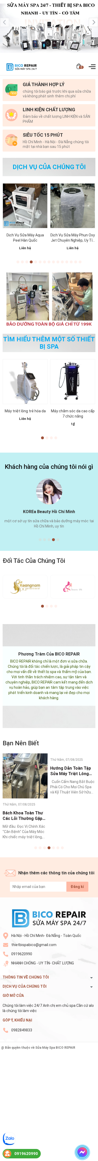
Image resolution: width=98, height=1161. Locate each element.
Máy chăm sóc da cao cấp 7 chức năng (73, 413)
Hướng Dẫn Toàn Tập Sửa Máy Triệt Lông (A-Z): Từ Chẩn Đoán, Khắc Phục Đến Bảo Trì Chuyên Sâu (72, 815)
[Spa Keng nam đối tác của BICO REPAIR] (25, 586)
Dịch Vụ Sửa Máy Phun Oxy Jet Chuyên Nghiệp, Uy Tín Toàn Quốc (72, 238)
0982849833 (21, 1030)
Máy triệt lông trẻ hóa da (25, 411)
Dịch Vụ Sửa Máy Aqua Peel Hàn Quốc (25, 237)
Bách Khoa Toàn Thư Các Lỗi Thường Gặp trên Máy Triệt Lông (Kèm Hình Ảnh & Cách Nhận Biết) (24, 815)
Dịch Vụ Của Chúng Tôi (49, 167)
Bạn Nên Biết (21, 743)
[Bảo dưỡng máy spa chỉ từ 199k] (49, 298)
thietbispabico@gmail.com (33, 945)
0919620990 (21, 954)
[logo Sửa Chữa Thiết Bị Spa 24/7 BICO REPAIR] (49, 918)
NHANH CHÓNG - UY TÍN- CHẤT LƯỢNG (42, 963)
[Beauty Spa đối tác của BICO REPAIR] (72, 586)
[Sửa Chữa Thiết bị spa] (49, 29)
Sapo (49, 1052)
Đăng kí (77, 887)
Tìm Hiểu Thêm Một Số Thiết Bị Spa (49, 343)
